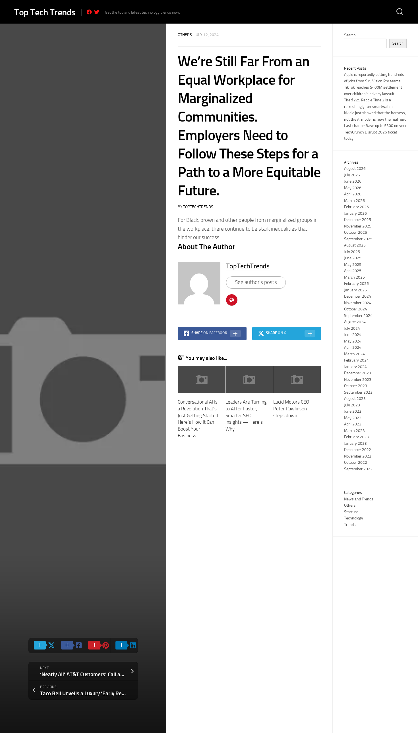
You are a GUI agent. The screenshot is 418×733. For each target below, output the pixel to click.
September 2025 (358, 239)
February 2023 (356, 437)
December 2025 (357, 219)
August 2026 (355, 168)
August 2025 (355, 245)
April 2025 (352, 270)
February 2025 (356, 283)
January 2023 (355, 443)
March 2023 (354, 430)
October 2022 (355, 462)
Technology (353, 518)
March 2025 (354, 277)
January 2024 (355, 366)
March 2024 (354, 354)
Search (349, 35)
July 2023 (352, 405)
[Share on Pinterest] (96, 645)
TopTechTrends (198, 206)
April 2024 (352, 347)
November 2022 (357, 456)
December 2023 (357, 373)
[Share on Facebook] (69, 645)
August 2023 (355, 398)
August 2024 (355, 321)
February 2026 (356, 206)
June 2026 (352, 181)
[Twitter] (96, 11)
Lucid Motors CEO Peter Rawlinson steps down (291, 408)
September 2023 (358, 392)
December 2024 (357, 296)
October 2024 (355, 309)
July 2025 (352, 251)
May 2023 (352, 417)
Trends (350, 524)
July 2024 (352, 328)
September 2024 (358, 315)
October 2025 (355, 232)
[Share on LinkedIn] (124, 645)
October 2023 (355, 385)
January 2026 (355, 213)
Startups (351, 511)
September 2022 (358, 469)
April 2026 (352, 194)
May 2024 (352, 341)
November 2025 (357, 226)
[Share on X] (42, 645)
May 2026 (352, 187)
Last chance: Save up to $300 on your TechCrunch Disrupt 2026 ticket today (375, 132)
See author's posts (256, 282)
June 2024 (352, 334)
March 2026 (354, 200)
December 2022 (357, 449)
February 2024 (356, 360)
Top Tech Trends (45, 12)
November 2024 (357, 302)
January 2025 (355, 290)
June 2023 (352, 411)
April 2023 (352, 424)
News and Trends (358, 499)
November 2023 (357, 379)
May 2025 (352, 264)
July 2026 (352, 175)
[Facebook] (89, 11)
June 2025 (352, 258)
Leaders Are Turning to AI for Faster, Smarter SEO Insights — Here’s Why (246, 415)
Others (185, 34)
